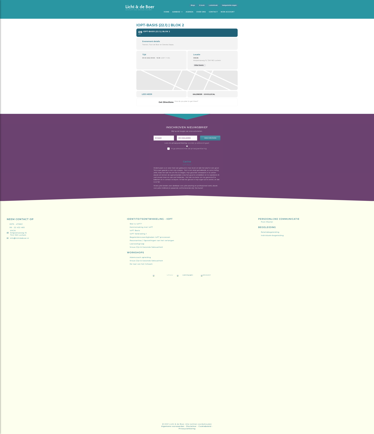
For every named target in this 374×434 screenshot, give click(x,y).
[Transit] (208, 102)
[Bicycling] (216, 102)
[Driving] (205, 102)
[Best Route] (201, 102)
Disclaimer (191, 426)
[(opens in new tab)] (163, 348)
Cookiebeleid (204, 426)
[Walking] (212, 102)
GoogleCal (209, 94)
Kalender (197, 94)
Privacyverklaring (187, 429)
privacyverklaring (179, 143)
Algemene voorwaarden (172, 426)
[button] (210, 138)
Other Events (199, 65)
